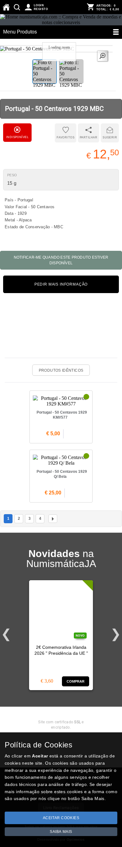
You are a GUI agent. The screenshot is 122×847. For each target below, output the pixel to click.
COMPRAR (76, 681)
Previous (6, 634)
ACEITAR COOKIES (61, 818)
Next (115, 634)
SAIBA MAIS (61, 832)
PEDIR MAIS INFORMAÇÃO (61, 284)
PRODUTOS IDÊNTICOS (61, 370)
